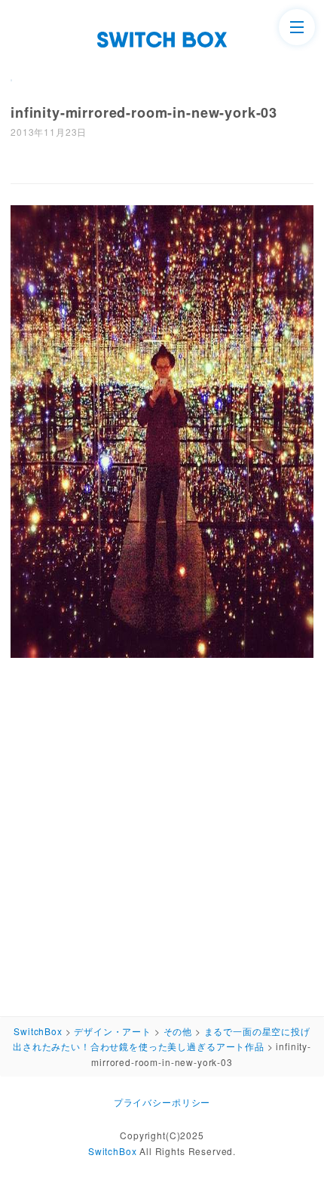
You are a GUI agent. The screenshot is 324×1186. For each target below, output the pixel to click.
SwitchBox (112, 1151)
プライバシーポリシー (162, 1101)
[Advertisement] (162, 833)
